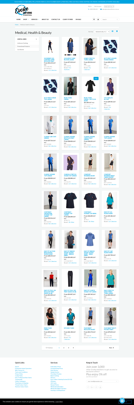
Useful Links (21, 39)
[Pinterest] (92, 387)
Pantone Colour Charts (21, 386)
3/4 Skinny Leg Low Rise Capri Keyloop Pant (49, 60)
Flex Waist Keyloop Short (89, 328)
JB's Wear (71, 222)
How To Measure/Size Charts (23, 377)
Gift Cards (54, 383)
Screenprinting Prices (57, 368)
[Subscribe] (116, 381)
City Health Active (108, 98)
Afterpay (53, 381)
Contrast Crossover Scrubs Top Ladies (48, 214)
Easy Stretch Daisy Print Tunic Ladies (109, 292)
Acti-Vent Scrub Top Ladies (50, 98)
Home (18, 19)
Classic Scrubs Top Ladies (109, 137)
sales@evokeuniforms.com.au (110, 9)
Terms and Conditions (21, 372)
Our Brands (20, 49)
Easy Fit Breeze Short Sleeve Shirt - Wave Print (89, 253)
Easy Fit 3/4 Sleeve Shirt (108, 212)
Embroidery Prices (56, 366)
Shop (25, 19)
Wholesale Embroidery (57, 386)
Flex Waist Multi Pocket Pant (110, 328)
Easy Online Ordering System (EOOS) (61, 379)
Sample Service (55, 372)
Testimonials (18, 379)
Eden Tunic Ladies (48, 328)
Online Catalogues (20, 381)
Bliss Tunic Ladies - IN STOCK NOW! (90, 99)
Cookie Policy (19, 376)
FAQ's (90, 6)
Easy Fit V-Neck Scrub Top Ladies (90, 291)
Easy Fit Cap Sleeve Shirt (108, 251)
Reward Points (55, 385)
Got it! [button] (125, 401)
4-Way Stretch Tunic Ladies (89, 59)
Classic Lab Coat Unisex (50, 137)
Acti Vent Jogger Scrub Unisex (110, 59)
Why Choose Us (19, 370)
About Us (45, 19)
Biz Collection (72, 107)
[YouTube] (100, 387)
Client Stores (68, 19)
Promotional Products (23, 46)
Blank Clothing (55, 376)
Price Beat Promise (56, 374)
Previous (50, 347)
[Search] (117, 19)
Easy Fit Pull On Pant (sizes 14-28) (70, 291)
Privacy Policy (19, 374)
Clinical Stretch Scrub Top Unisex (70, 175)
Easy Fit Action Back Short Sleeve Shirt (49, 252)
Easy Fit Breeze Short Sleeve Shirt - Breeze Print (69, 253)
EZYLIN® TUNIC (69, 328)
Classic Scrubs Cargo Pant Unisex (89, 138)
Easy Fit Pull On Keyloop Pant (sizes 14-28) (50, 292)
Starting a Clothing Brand (58, 390)
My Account (97, 6)
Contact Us (55, 19)
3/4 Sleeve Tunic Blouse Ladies (69, 59)
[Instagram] (96, 387)
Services (34, 19)
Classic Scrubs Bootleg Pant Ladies (69, 138)
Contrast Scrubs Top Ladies (68, 213)
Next (110, 347)
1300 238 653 (94, 9)
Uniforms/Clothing (22, 43)
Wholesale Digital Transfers (58, 388)
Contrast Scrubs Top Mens (90, 212)
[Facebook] (88, 387)
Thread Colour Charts (21, 385)
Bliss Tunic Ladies (68, 98)
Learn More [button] (59, 401)
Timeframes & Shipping (21, 383)
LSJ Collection (53, 70)
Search (17, 366)
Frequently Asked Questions (23, 368)
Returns (53, 377)
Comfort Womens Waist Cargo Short (109, 176)
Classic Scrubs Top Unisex (49, 175)
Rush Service (54, 370)
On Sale (78, 19)
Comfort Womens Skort (89, 175)
